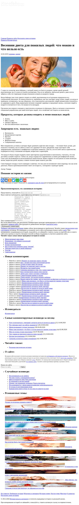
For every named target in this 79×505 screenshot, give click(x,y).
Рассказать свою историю (26, 38)
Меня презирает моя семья (14, 239)
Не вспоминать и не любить (19, 376)
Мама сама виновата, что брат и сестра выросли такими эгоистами (45, 281)
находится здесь (51, 224)
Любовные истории (16, 493)
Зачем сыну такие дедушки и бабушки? (34, 273)
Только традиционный (13, 245)
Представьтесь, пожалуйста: (11, 193)
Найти (23, 367)
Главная (3, 38)
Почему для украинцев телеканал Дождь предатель (27, 383)
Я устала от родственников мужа (20, 387)
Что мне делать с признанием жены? (22, 378)
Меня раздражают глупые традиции (21, 327)
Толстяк (7, 250)
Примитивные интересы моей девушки (35, 283)
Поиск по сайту (6, 365)
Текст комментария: (8, 221)
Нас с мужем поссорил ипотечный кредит (35, 262)
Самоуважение (10, 252)
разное (18, 54)
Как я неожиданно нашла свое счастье (33, 272)
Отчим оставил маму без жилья (31, 264)
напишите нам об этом (36, 183)
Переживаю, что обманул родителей (17, 241)
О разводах (71, 493)
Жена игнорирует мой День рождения (22, 379)
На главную (5, 493)
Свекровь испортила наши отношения (22, 339)
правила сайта (13, 224)
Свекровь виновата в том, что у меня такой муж (37, 270)
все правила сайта (31, 361)
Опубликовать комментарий (10, 226)
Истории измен (44, 493)
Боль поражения (10, 243)
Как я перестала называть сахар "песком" (19, 246)
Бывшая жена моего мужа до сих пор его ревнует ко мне (29, 389)
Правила (4, 40)
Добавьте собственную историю (12, 228)
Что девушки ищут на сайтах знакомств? (23, 325)
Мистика (63, 493)
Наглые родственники (17, 336)
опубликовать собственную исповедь (57, 356)
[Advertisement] (39, 22)
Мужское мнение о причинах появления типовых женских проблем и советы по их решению (41, 428)
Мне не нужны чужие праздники (20, 332)
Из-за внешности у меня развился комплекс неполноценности (31, 385)
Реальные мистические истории (20, 347)
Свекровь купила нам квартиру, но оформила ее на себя (24, 488)
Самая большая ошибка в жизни (31, 275)
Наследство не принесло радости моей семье (37, 288)
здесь (65, 230)
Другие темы (55, 493)
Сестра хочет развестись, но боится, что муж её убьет (23, 462)
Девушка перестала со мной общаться (18, 248)
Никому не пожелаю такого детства (34, 261)
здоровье (12, 54)
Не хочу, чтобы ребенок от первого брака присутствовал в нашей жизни (30, 422)
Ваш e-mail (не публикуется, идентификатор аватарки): (20, 195)
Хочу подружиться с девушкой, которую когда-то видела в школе (32, 323)
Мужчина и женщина (31, 493)
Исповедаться (12, 40)
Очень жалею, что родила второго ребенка (35, 277)
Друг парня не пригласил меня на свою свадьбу (25, 334)
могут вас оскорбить (67, 358)
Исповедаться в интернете (19, 499)
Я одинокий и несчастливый (19, 381)
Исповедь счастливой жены (30, 268)
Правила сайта (12, 38)
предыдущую (70, 228)
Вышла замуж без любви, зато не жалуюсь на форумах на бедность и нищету (47, 279)
